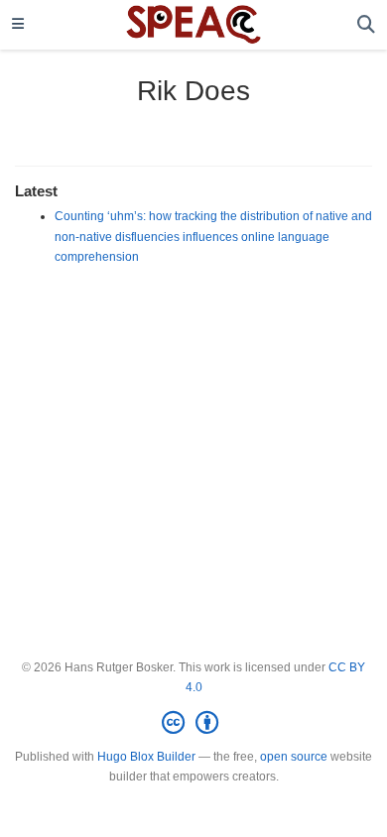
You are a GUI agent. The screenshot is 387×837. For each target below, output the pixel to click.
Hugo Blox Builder (146, 757)
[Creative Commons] (194, 723)
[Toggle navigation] (18, 25)
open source (293, 757)
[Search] (366, 25)
